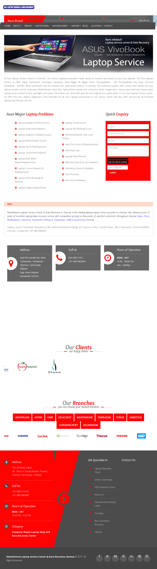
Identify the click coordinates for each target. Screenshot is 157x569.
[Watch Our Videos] (115, 558)
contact (108, 26)
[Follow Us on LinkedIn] (131, 558)
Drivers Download (103, 479)
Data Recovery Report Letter (105, 504)
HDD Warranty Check (105, 487)
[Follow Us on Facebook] (99, 558)
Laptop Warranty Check (103, 470)
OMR (68, 219)
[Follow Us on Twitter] (107, 558)
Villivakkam (90, 425)
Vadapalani (59, 219)
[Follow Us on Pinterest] (123, 558)
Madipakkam (13, 219)
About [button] (16, 26)
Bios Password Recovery (102, 522)
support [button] (75, 26)
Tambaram (37, 219)
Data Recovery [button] (60, 26)
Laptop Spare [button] (41, 26)
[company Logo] (19, 7)
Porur (146, 216)
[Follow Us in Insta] (147, 558)
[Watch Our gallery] (139, 558)
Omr (50, 417)
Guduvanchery (78, 219)
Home (7, 26)
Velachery (26, 219)
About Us (99, 494)
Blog (85, 26)
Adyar (140, 216)
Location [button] (96, 26)
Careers (98, 532)
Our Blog (99, 513)
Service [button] (27, 26)
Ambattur (48, 219)
